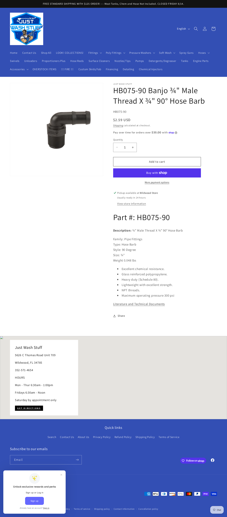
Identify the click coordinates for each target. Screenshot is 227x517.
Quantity (118, 139)
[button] (95, 53)
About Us (83, 437)
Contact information (124, 509)
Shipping (118, 125)
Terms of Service (169, 437)
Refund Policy (123, 437)
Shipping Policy (145, 437)
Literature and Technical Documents (139, 304)
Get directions (29, 408)
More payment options (157, 182)
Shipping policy (102, 509)
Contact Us (67, 437)
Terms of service (82, 509)
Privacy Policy (102, 437)
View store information (131, 203)
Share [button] (121, 316)
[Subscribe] (77, 459)
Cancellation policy (148, 509)
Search (52, 437)
